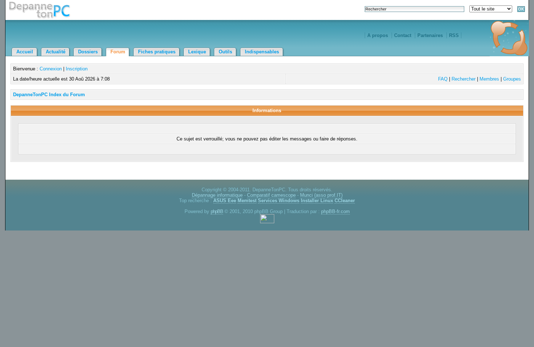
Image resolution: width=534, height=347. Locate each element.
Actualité (55, 51)
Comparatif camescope (271, 195)
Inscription (77, 69)
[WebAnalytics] (267, 221)
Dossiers (88, 51)
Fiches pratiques (156, 51)
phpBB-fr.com (335, 211)
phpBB (217, 211)
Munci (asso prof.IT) (321, 195)
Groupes (512, 79)
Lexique (197, 51)
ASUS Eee (224, 200)
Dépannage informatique (217, 195)
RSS (454, 35)
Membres (489, 79)
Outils (225, 51)
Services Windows (278, 200)
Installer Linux (317, 200)
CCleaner (345, 200)
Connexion (51, 69)
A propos (377, 35)
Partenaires (430, 35)
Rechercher (464, 79)
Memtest (247, 200)
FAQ (443, 79)
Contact (402, 35)
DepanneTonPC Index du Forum (49, 94)
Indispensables (262, 51)
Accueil (24, 51)
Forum (117, 51)
